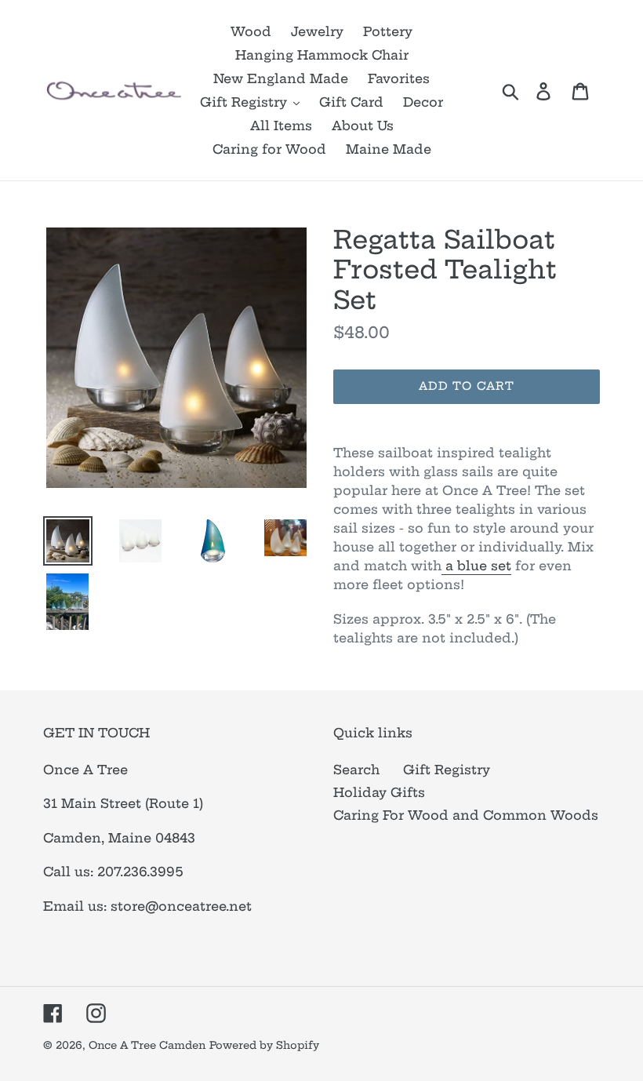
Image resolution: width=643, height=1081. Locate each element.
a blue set (476, 565)
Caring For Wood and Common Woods (465, 815)
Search (356, 769)
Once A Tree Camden (147, 1045)
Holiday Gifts (379, 792)
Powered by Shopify (264, 1045)
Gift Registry (446, 769)
